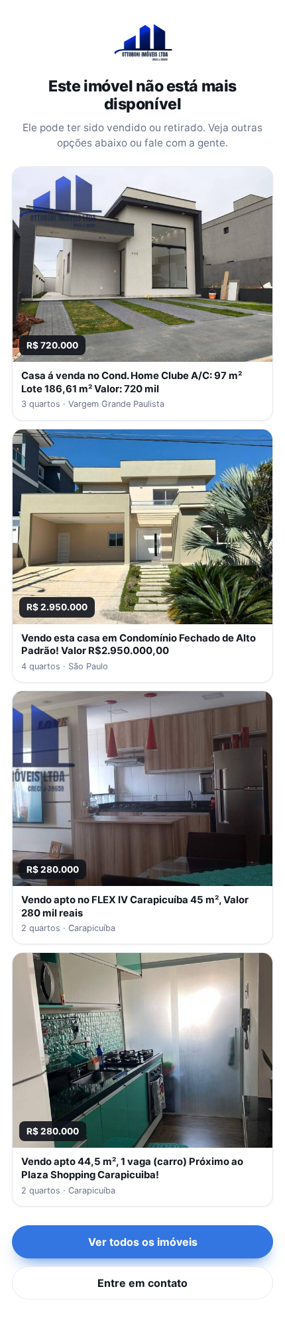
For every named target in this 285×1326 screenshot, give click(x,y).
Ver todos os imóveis (143, 1241)
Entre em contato (142, 1283)
